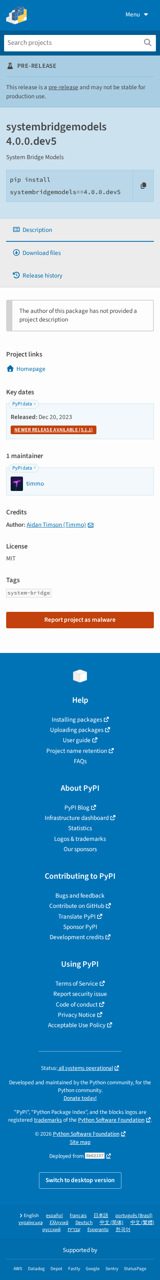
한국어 (123, 1229)
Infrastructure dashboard (77, 817)
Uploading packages (76, 729)
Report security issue (80, 993)
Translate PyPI (77, 916)
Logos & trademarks (80, 838)
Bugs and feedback (80, 895)
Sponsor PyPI (80, 926)
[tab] (80, 230)
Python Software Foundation (111, 1120)
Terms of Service (76, 983)
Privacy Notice (77, 1014)
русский (51, 1229)
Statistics (80, 828)
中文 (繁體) (142, 1222)
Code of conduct (77, 1004)
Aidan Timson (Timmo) (56, 524)
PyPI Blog (76, 807)
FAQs (80, 761)
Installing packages (77, 719)
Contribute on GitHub (76, 905)
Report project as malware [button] (80, 619)
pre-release (63, 87)
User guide (77, 740)
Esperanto (98, 1229)
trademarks (48, 1120)
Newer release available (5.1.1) (53, 429)
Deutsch (84, 1222)
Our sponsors (80, 849)
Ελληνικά (59, 1222)
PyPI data (22, 403)
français (78, 1215)
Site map (80, 1142)
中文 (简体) (111, 1222)
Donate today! (80, 1098)
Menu (133, 14)
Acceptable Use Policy (76, 1025)
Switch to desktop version (80, 1180)
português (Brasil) (134, 1215)
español (54, 1215)
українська (30, 1222)
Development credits (77, 937)
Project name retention (76, 750)
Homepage (31, 368)
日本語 (101, 1215)
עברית (74, 1229)
